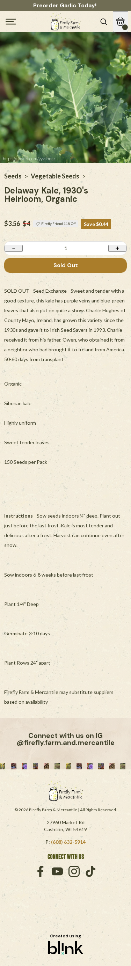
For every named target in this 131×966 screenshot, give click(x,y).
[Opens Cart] (120, 21)
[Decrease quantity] (14, 248)
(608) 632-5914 (68, 842)
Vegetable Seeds (55, 176)
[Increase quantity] (117, 248)
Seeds (13, 176)
